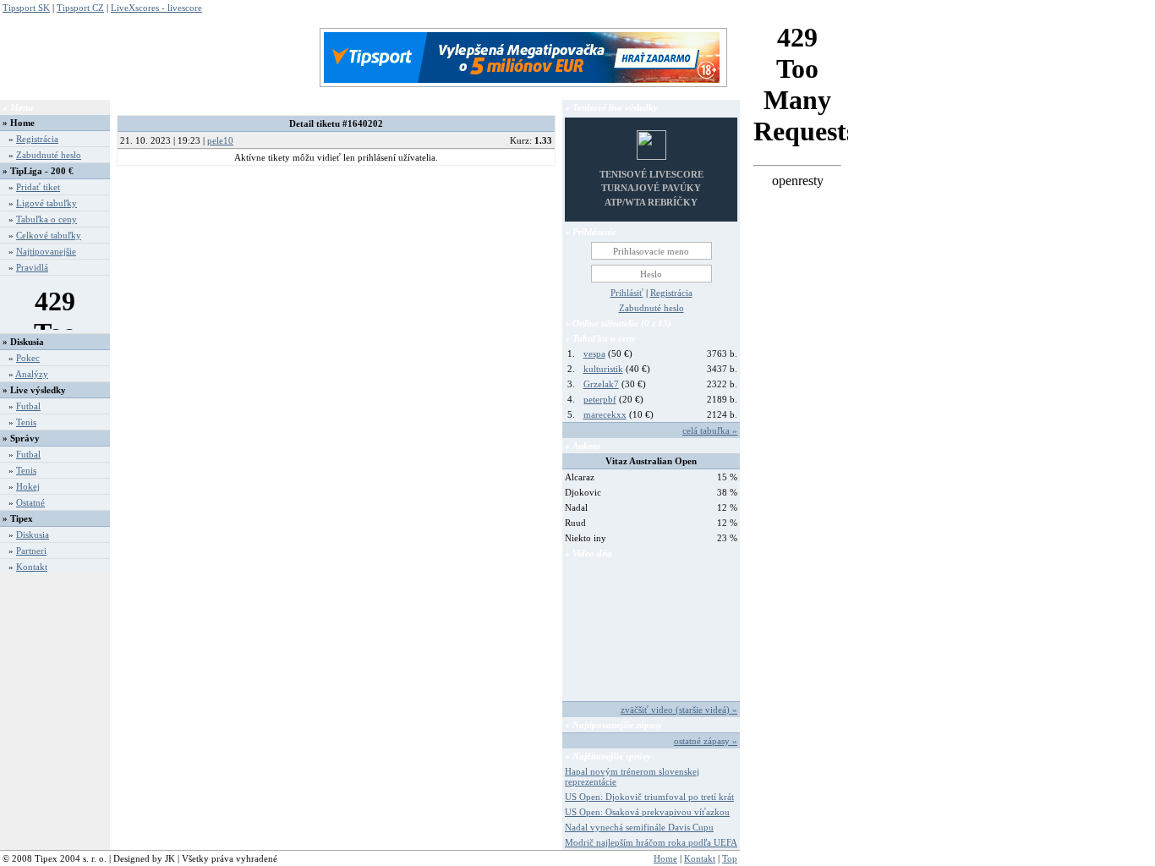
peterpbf (599, 399)
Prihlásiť (626, 293)
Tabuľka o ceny (46, 219)
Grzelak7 (601, 384)
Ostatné (30, 502)
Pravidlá (32, 267)
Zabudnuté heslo (48, 155)
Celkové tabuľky (48, 235)
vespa (594, 353)
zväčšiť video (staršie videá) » (679, 709)
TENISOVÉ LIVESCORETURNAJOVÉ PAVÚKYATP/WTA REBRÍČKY (651, 188)
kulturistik (603, 369)
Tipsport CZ (80, 8)
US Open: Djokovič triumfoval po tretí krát (649, 797)
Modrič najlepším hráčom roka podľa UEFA (651, 842)
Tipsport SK (26, 8)
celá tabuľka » (709, 430)
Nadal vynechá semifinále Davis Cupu (639, 827)
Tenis (26, 422)
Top (729, 858)
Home (22, 123)
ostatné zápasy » (705, 741)
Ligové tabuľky (46, 203)
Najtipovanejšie (46, 251)
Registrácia (37, 139)
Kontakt (31, 567)
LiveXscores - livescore (156, 8)
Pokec (28, 358)
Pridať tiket (38, 187)
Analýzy (31, 374)
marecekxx (605, 414)
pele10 (220, 140)
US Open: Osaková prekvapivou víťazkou (647, 812)
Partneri (31, 550)
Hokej (28, 486)
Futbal (28, 406)
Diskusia (32, 534)
